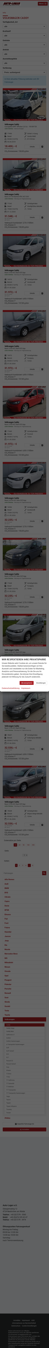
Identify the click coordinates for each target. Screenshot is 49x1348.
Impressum (25, 688)
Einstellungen (41, 683)
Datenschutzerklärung (10, 688)
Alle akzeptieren (26, 683)
